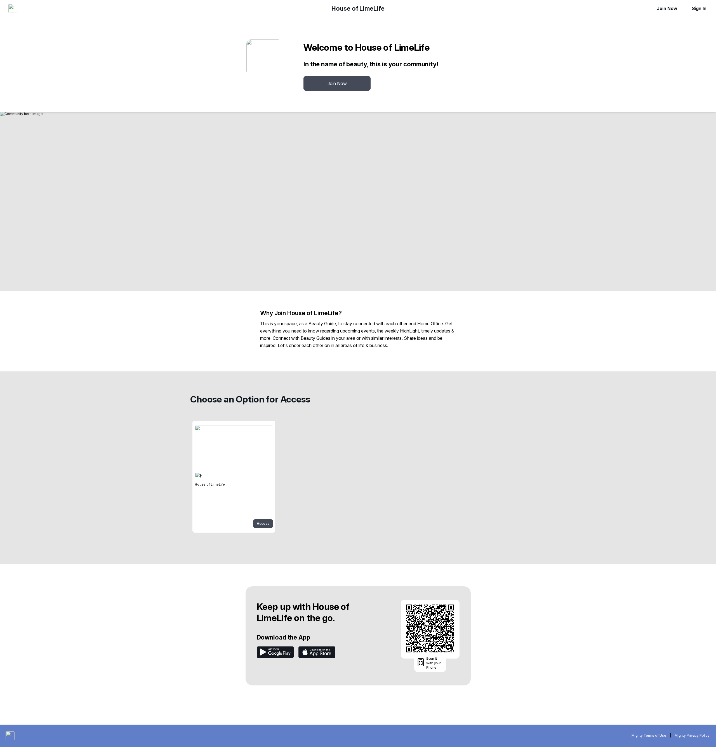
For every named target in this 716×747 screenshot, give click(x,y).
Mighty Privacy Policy (692, 735)
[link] (234, 476)
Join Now (667, 8)
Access (263, 523)
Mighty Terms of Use (649, 735)
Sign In (699, 8)
